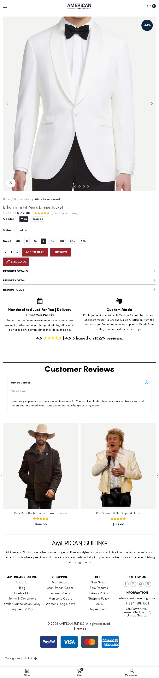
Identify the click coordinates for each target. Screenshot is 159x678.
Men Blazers (60, 582)
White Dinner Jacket (47, 199)
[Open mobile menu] (5, 6)
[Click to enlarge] (11, 183)
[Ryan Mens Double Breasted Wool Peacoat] (40, 466)
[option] (71, 186)
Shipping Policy (98, 598)
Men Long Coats (60, 598)
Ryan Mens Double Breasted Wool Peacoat (41, 513)
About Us (22, 582)
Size (6, 241)
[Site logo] (79, 6)
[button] (7, 104)
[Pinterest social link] (148, 584)
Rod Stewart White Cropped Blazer (118, 513)
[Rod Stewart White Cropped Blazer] (118, 466)
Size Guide (98, 582)
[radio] (23, 219)
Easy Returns (99, 588)
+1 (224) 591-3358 (136, 603)
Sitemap (80, 629)
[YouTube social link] (140, 584)
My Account (98, 609)
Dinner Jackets (22, 199)
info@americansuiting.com (137, 598)
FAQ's (98, 604)
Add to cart (35, 252)
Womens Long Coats (60, 604)
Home (6, 199)
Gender (8, 219)
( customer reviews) (65, 213)
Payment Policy (22, 609)
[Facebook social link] (126, 584)
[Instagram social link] (133, 584)
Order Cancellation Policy (22, 604)
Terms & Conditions (22, 598)
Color (7, 230)
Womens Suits (60, 593)
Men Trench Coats (60, 588)
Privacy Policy (98, 593)
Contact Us (22, 593)
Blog (22, 588)
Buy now (60, 252)
